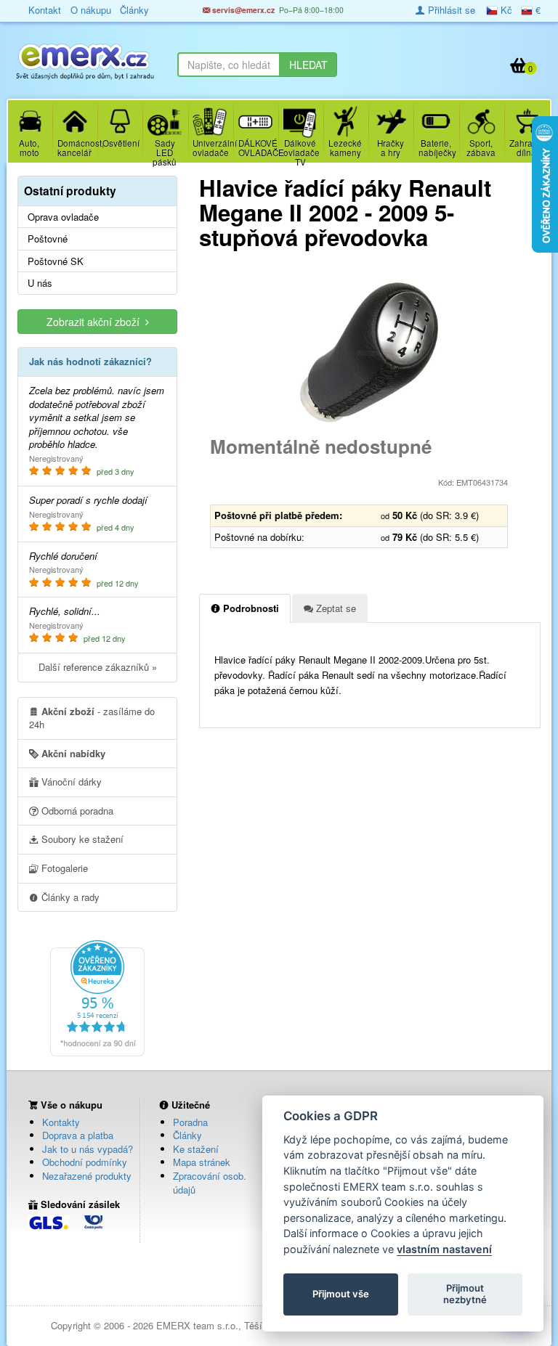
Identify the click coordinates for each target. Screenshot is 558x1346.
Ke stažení (196, 1149)
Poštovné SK (56, 261)
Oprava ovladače (63, 217)
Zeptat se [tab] (334, 608)
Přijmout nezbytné (465, 1293)
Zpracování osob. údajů (209, 1182)
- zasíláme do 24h (92, 718)
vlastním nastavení (444, 1249)
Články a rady (69, 897)
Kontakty (61, 1122)
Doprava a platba (77, 1135)
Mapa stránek (201, 1162)
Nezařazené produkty (87, 1176)
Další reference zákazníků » (98, 667)
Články (187, 1135)
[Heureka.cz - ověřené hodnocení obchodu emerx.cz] (97, 996)
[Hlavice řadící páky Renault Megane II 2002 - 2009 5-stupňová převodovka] (370, 353)
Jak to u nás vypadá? (87, 1149)
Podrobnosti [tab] (249, 608)
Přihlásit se (450, 10)
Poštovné (48, 239)
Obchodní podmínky (84, 1162)
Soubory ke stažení (81, 839)
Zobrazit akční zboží (95, 321)
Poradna (190, 1122)
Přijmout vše (340, 1294)
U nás (40, 283)
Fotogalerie (63, 868)
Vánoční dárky (70, 781)
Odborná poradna (76, 810)
